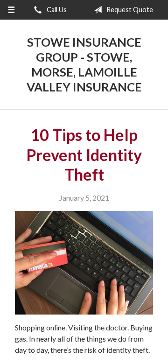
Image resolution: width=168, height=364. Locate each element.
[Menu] (11, 10)
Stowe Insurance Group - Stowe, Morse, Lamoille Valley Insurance (84, 64)
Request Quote (129, 10)
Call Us (56, 10)
